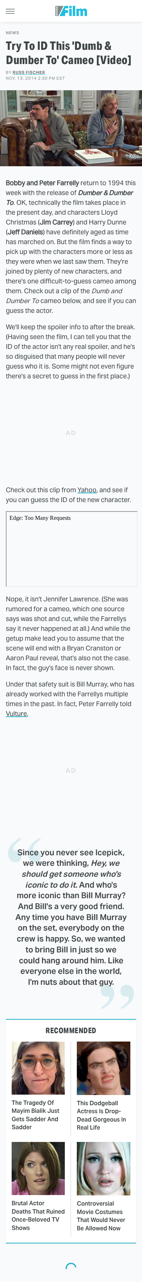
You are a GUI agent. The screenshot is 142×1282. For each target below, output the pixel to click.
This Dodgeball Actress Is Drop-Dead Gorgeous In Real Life (101, 1115)
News (12, 33)
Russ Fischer (29, 72)
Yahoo (87, 490)
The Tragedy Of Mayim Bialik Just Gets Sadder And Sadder (35, 1115)
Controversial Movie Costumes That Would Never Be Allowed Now (101, 1216)
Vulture (16, 713)
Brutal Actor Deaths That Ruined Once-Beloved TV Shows (38, 1215)
